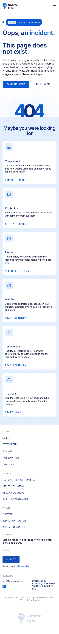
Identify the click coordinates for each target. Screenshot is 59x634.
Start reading (15, 318)
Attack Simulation (13, 493)
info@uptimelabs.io (13, 581)
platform (8, 514)
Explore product (17, 180)
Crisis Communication (15, 499)
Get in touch (14, 224)
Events (6, 438)
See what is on (16, 271)
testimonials (10, 444)
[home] (10, 6)
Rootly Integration (14, 527)
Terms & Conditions (29, 600)
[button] (54, 6)
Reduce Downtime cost (15, 520)
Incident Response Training (19, 480)
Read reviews (14, 365)
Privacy (50, 597)
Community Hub (11, 458)
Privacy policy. (23, 566)
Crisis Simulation (13, 486)
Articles (8, 450)
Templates (8, 464)
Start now (12, 412)
